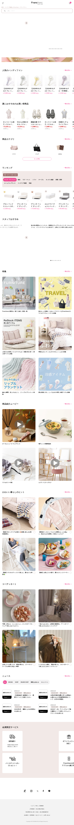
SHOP (16, 682)
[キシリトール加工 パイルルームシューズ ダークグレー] (50, 114)
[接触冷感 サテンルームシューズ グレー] (36, 114)
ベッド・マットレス (10, 179)
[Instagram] (31, 790)
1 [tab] (50, 49)
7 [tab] (59, 49)
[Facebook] (43, 790)
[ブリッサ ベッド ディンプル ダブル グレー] (64, 196)
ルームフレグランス (10, 183)
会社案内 (26, 815)
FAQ (36, 805)
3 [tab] (53, 49)
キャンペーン (44, 682)
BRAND (10, 682)
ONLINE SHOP (25, 682)
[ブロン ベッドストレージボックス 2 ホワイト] (9, 196)
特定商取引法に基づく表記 (32, 812)
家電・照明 (59, 179)
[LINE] (49, 790)
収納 (30, 183)
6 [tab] (58, 49)
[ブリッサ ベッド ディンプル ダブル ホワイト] (23, 196)
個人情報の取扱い (40, 808)
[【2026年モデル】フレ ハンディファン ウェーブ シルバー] (23, 80)
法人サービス (39, 815)
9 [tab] (62, 49)
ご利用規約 (32, 808)
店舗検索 (41, 805)
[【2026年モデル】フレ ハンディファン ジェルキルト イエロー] (36, 80)
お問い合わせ (47, 815)
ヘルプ (32, 805)
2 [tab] (51, 49)
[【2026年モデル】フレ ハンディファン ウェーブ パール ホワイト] (50, 80)
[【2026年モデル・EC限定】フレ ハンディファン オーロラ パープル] (64, 80)
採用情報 (32, 815)
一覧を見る (67, 70)
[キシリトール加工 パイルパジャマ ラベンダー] (9, 114)
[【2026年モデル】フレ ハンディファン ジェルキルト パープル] (9, 80)
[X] (38, 790)
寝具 (19, 179)
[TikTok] (24, 790)
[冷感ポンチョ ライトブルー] (64, 114)
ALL (5, 682)
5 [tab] (56, 49)
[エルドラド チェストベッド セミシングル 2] (50, 196)
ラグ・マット (26, 179)
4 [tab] (55, 49)
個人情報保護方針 (44, 812)
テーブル (41, 179)
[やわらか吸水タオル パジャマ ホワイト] (23, 114)
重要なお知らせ (35, 682)
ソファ (34, 179)
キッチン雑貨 (49, 179)
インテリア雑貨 (22, 183)
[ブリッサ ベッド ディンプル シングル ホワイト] (36, 196)
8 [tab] (61, 49)
